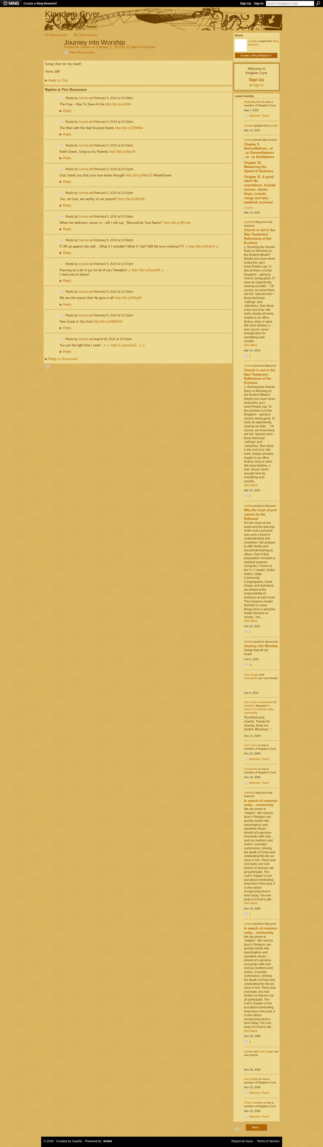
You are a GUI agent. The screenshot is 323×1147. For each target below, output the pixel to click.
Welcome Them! (259, 115)
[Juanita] (53, 53)
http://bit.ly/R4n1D (139, 175)
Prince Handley (253, 1102)
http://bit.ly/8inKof (202, 246)
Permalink (62, 98)
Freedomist (251, 678)
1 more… (249, 207)
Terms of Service (268, 1141)
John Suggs (251, 674)
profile (274, 125)
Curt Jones (251, 702)
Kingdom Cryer (72, 14)
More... (256, 1127)
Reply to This (56, 80)
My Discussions (85, 35)
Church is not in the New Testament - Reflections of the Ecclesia (259, 236)
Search (318, 3)
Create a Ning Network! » (256, 55)
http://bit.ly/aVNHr (118, 104)
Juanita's (249, 705)
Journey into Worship (261, 646)
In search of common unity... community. (260, 709)
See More (250, 345)
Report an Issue (242, 1141)
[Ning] (10, 3)
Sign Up (245, 3)
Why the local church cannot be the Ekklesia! (260, 514)
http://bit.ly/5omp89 (146, 270)
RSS (47, 367)
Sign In (258, 3)
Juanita (85, 47)
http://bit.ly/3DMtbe (129, 128)
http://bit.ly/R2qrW (128, 298)
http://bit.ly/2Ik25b (131, 199)
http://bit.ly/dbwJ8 (122, 152)
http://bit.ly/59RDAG (108, 321)
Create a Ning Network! (40, 3)
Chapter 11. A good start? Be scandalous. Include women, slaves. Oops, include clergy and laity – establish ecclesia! (260, 189)
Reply (65, 111)
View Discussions (82, 52)
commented (265, 702)
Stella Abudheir (253, 101)
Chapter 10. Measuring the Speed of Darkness (258, 167)
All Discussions (56, 35)
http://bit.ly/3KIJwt (177, 223)
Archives (149, 47)
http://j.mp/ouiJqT (124, 345)
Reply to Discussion (61, 359)
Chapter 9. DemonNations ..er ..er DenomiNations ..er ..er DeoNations (259, 150)
